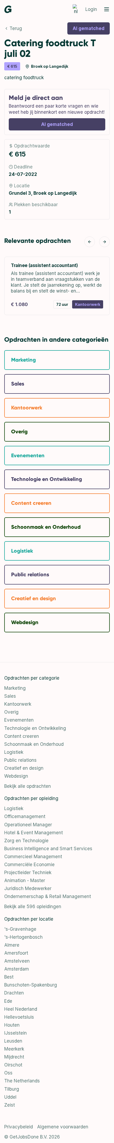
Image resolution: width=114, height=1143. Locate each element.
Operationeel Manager (28, 824)
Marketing (15, 688)
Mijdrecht (14, 1057)
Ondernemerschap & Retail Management (47, 896)
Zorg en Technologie (26, 840)
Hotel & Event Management (33, 832)
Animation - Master (24, 880)
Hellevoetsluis (19, 1017)
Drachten (14, 993)
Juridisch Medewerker (27, 888)
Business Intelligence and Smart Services (48, 848)
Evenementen (19, 720)
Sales (10, 696)
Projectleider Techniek (27, 872)
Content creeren (21, 736)
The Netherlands (22, 1080)
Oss (8, 1073)
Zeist (9, 1105)
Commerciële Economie (29, 864)
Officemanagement (24, 816)
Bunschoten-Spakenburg (30, 985)
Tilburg (11, 1089)
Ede (8, 1001)
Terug (16, 28)
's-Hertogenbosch (23, 937)
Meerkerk (14, 1049)
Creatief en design (23, 768)
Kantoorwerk (17, 704)
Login (91, 9)
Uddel (10, 1097)
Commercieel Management (33, 856)
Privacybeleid (18, 1126)
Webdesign (16, 776)
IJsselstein (15, 1033)
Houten (12, 1025)
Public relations (20, 760)
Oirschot (13, 1065)
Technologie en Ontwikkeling (35, 728)
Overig (11, 712)
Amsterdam (16, 969)
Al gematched (88, 28)
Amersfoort (16, 953)
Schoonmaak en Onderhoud (34, 744)
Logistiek (13, 752)
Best (9, 977)
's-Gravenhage (20, 929)
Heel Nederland (20, 1009)
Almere (11, 945)
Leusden (13, 1041)
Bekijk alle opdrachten (27, 786)
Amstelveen (17, 961)
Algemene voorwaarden (62, 1126)
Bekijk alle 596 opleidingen (32, 906)
